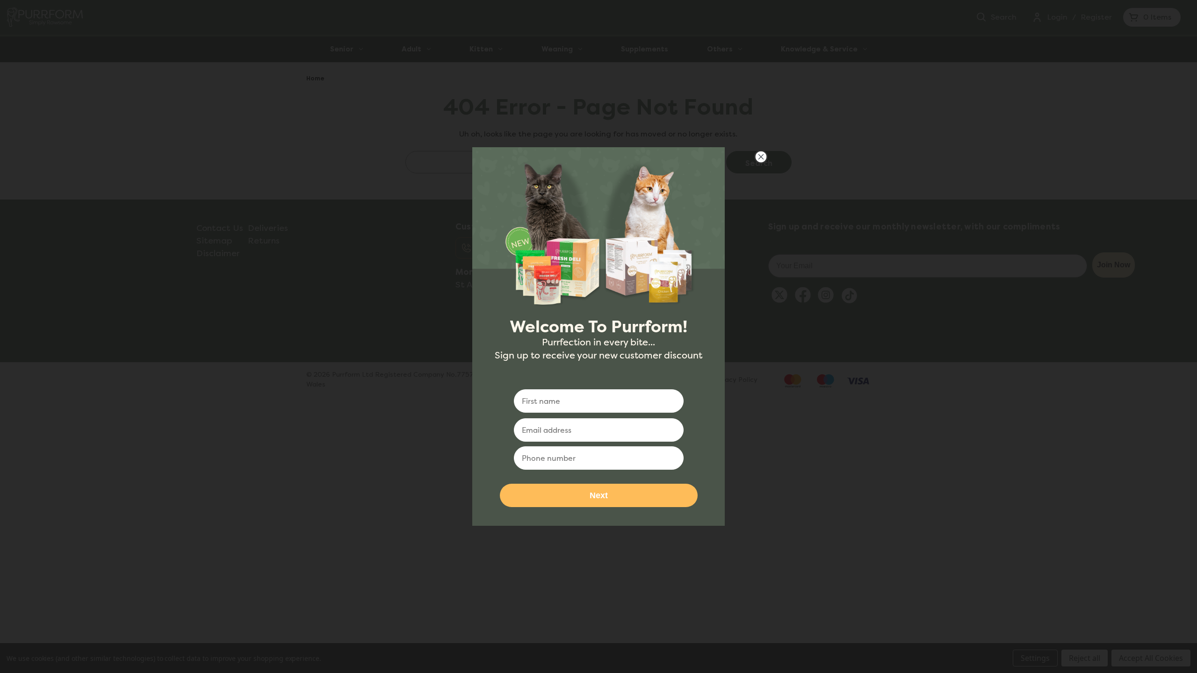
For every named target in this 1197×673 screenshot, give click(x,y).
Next (599, 495)
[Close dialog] (761, 157)
